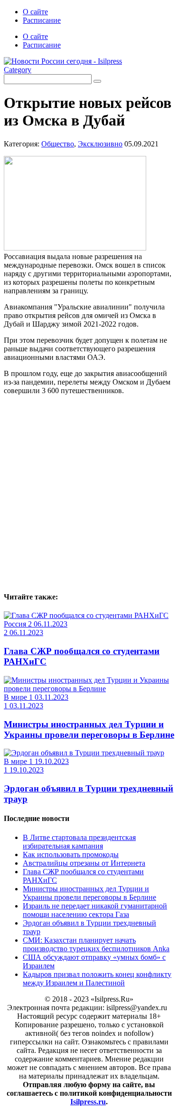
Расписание (42, 20)
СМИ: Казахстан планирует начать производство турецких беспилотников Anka (96, 944)
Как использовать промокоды (71, 854)
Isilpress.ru (88, 1102)
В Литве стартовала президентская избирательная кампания (79, 841)
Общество (57, 144)
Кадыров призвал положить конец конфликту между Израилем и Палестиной (97, 978)
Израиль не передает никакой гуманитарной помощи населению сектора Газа (95, 910)
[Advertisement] (89, 492)
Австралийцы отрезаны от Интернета (84, 863)
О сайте (35, 12)
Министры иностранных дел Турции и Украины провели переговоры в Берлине (89, 729)
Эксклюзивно (100, 144)
